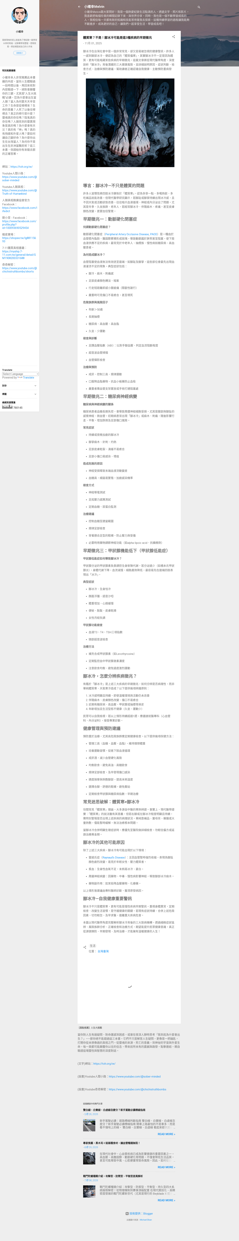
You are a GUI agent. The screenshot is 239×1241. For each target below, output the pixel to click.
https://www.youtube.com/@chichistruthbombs (137, 1089)
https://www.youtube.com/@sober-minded (135, 1076)
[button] (173, 37)
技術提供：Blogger (141, 1213)
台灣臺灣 (103, 951)
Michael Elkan (146, 1220)
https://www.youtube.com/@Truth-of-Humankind (19, 192)
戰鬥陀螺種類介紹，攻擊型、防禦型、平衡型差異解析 (113, 1176)
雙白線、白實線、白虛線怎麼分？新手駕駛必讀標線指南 (114, 1110)
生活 (92, 946)
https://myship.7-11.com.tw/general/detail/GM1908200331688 (19, 255)
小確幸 (19, 31)
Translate (28, 377)
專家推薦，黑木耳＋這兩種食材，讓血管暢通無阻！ (111, 1143)
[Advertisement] (192, 72)
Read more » (166, 1134)
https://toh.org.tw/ (104, 1063)
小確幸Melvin (94, 7)
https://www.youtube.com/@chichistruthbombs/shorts (19, 270)
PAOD (153, 234)
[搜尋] (199, 7)
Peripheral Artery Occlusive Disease (127, 234)
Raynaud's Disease (113, 857)
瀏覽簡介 (19, 53)
